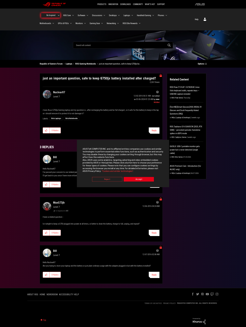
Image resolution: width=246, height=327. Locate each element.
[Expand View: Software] (87, 15)
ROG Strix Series (177, 157)
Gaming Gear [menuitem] (95, 23)
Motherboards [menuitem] (45, 23)
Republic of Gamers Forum (51, 64)
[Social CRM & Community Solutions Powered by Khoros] (199, 321)
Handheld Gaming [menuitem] (144, 15)
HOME (42, 294)
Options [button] (201, 64)
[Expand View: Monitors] (85, 23)
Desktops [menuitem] (113, 15)
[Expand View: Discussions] (104, 15)
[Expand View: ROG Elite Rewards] (139, 23)
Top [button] (44, 320)
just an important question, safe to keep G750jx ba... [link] (120, 64)
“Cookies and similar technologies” (117, 171)
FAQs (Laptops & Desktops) (181, 118)
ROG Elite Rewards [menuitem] (130, 23)
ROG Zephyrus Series (179, 137)
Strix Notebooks (71, 118)
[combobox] (123, 45)
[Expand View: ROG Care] (73, 15)
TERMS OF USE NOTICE (153, 303)
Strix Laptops (56, 118)
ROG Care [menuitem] (67, 15)
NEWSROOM (52, 294)
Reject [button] (107, 179)
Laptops (69, 64)
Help (196, 19)
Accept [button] (139, 179)
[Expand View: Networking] (118, 23)
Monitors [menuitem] (79, 23)
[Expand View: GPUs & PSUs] (70, 23)
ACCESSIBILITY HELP (69, 294)
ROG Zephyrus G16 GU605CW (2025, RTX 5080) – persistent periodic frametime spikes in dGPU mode (186, 130)
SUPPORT (161, 4)
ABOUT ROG (32, 294)
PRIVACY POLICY (169, 303)
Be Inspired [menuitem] (51, 15)
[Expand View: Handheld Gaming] (153, 15)
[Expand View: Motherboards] (53, 23)
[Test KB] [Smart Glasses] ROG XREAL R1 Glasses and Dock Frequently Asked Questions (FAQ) (186, 110)
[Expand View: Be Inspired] (58, 15)
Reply (154, 130)
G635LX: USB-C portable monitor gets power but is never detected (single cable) (185, 149)
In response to (62, 211)
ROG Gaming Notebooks (85, 64)
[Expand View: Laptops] (132, 15)
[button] (46, 130)
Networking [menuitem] (111, 23)
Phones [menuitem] (161, 15)
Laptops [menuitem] (127, 15)
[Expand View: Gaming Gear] (102, 23)
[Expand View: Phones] (166, 15)
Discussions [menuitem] (97, 15)
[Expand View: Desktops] (118, 15)
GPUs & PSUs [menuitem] (63, 23)
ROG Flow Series (177, 98)
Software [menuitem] (81, 15)
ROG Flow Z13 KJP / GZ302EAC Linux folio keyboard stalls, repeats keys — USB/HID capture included (184, 90)
